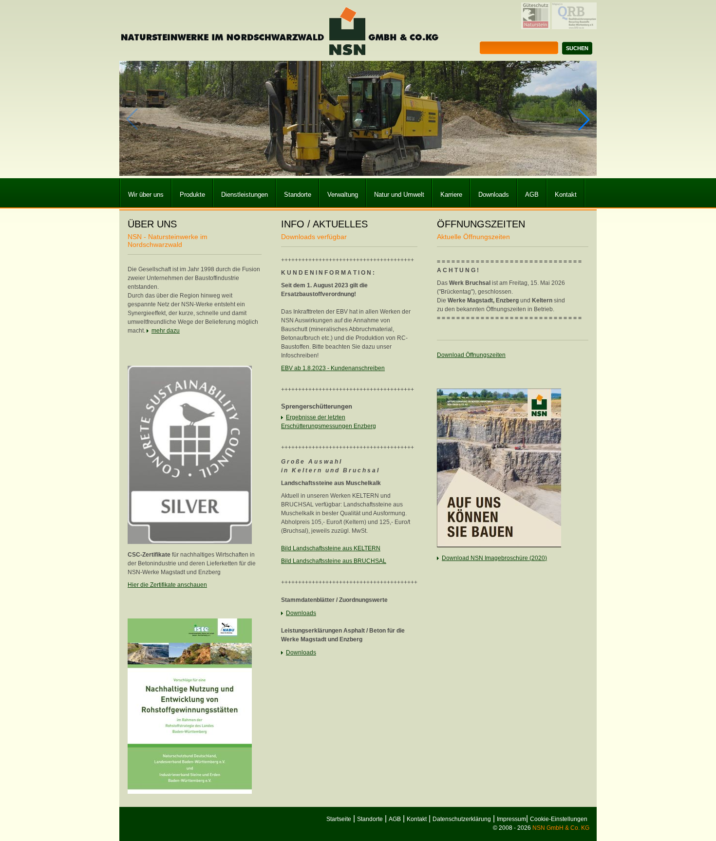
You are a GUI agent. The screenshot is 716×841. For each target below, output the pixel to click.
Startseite (338, 819)
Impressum (511, 819)
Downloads (493, 194)
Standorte (297, 194)
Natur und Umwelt (399, 194)
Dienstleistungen (244, 194)
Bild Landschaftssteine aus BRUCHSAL (333, 561)
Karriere (451, 194)
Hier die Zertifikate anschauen (167, 584)
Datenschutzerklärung (462, 819)
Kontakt (566, 194)
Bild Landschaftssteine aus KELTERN (330, 548)
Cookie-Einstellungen (558, 819)
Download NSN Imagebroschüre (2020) (494, 558)
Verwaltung (342, 194)
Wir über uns (146, 194)
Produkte (192, 194)
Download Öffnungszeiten (471, 355)
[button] (584, 119)
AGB (532, 194)
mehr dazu (165, 330)
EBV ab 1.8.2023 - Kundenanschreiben (333, 368)
